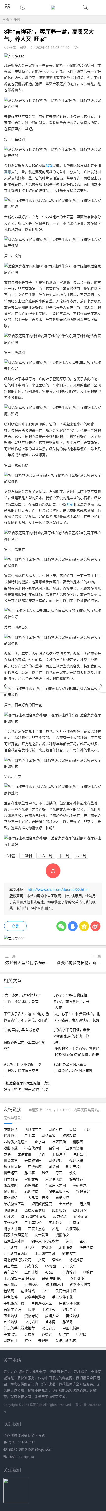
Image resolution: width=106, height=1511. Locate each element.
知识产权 (73, 1166)
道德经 (47, 1334)
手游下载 (48, 1309)
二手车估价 (33, 1222)
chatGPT (10, 1247)
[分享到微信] (61, 926)
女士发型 (42, 1235)
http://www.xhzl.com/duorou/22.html (58, 889)
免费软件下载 (69, 1303)
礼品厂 (50, 1272)
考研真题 (80, 1185)
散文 (72, 1172)
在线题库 (35, 1166)
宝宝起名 (66, 1203)
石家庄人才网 (55, 1185)
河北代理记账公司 (17, 1259)
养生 (45, 1290)
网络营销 (48, 1135)
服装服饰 (59, 1210)
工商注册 (59, 1154)
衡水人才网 (12, 1228)
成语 (7, 1154)
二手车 (29, 1135)
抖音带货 (11, 1160)
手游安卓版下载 (57, 1191)
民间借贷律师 (65, 1290)
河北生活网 (53, 1179)
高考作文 (31, 1266)
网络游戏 (55, 1160)
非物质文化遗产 (16, 1141)
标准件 (64, 1334)
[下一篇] (101, 686)
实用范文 (55, 1222)
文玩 (41, 1259)
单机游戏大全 (41, 1303)
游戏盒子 (69, 1309)
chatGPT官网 (45, 1253)
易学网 (54, 1148)
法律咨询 (86, 1247)
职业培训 (11, 1315)
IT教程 (88, 1272)
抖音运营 (11, 1172)
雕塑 (45, 1172)
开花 (69, 504)
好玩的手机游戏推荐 (19, 1328)
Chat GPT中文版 (33, 1216)
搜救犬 (9, 1216)
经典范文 (60, 1216)
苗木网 (50, 1322)
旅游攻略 (69, 1135)
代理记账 (76, 1160)
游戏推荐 (76, 1259)
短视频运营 (12, 1166)
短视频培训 (54, 1284)
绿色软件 (11, 1297)
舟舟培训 (69, 1272)
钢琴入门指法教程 (45, 1241)
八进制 (81, 855)
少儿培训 (31, 1322)
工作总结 (11, 1222)
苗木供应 (11, 1284)
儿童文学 (70, 1266)
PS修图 (50, 1266)
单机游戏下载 (14, 1203)
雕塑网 (67, 1322)
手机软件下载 (62, 1297)
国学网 (54, 1166)
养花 (55, 1228)
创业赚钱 (28, 1290)
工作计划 (31, 1272)
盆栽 (49, 165)
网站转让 (11, 1340)
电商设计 (11, 1210)
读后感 (29, 1247)
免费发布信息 (34, 1210)
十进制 (64, 855)
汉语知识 (11, 1191)
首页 (5, 19)
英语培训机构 (65, 1340)
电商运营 (11, 1129)
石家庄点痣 (36, 1228)
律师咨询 (80, 1210)
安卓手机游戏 (34, 1297)
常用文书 (31, 1179)
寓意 (7, 171)
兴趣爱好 (83, 1191)
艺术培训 (11, 1322)
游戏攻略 (11, 1185)
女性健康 (77, 1278)
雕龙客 (29, 1172)
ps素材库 (31, 1284)
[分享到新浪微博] (95, 926)
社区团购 (59, 1141)
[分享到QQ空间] (84, 926)
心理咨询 (31, 1191)
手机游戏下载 (14, 1303)
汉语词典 (48, 1328)
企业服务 (65, 1247)
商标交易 (62, 1197)
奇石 (58, 1172)
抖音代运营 (33, 1148)
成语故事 (24, 1154)
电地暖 (81, 1334)
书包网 (43, 1340)
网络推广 (55, 1129)
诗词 (41, 1154)
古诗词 (74, 1222)
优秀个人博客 (80, 1284)
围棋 (83, 1241)
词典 (69, 1241)
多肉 (16, 19)
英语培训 (73, 1315)
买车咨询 (11, 1272)
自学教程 (11, 1179)
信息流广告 (33, 1129)
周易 (72, 1129)
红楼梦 (29, 1334)
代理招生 (11, 1135)
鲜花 (27, 1340)
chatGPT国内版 (16, 1253)
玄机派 (46, 1247)
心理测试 (31, 1185)
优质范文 (81, 1216)
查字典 (40, 1141)
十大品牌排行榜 (36, 1197)
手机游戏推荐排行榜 (19, 1278)
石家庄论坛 (12, 1309)
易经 (86, 1129)
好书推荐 (76, 1179)
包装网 (9, 1290)
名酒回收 (73, 1228)
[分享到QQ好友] (73, 926)
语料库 (57, 1259)
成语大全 (52, 1315)
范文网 (85, 1203)
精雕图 (78, 1141)
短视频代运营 (41, 1203)
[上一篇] (5, 686)
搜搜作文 (62, 1235)
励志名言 (69, 1253)
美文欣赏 (11, 1334)
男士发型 (11, 1266)
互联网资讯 (74, 1148)
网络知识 (11, 1197)
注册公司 (80, 1154)
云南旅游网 (33, 1160)
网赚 (31, 1309)
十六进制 (45, 855)
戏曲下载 (11, 1148)
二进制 (27, 855)
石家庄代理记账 (16, 1235)
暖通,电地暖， (52, 1278)
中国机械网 (71, 1328)
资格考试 (31, 1315)
